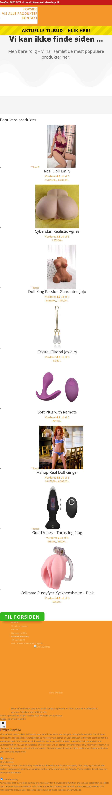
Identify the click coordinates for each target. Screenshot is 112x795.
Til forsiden (22, 617)
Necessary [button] (5, 755)
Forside (30, 9)
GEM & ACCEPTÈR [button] (8, 793)
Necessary (9, 758)
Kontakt (29, 18)
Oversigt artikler (19, 633)
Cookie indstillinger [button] (88, 715)
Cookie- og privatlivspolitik (24, 701)
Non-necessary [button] (7, 776)
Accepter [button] (105, 715)
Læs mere (70, 715)
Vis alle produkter (19, 13)
